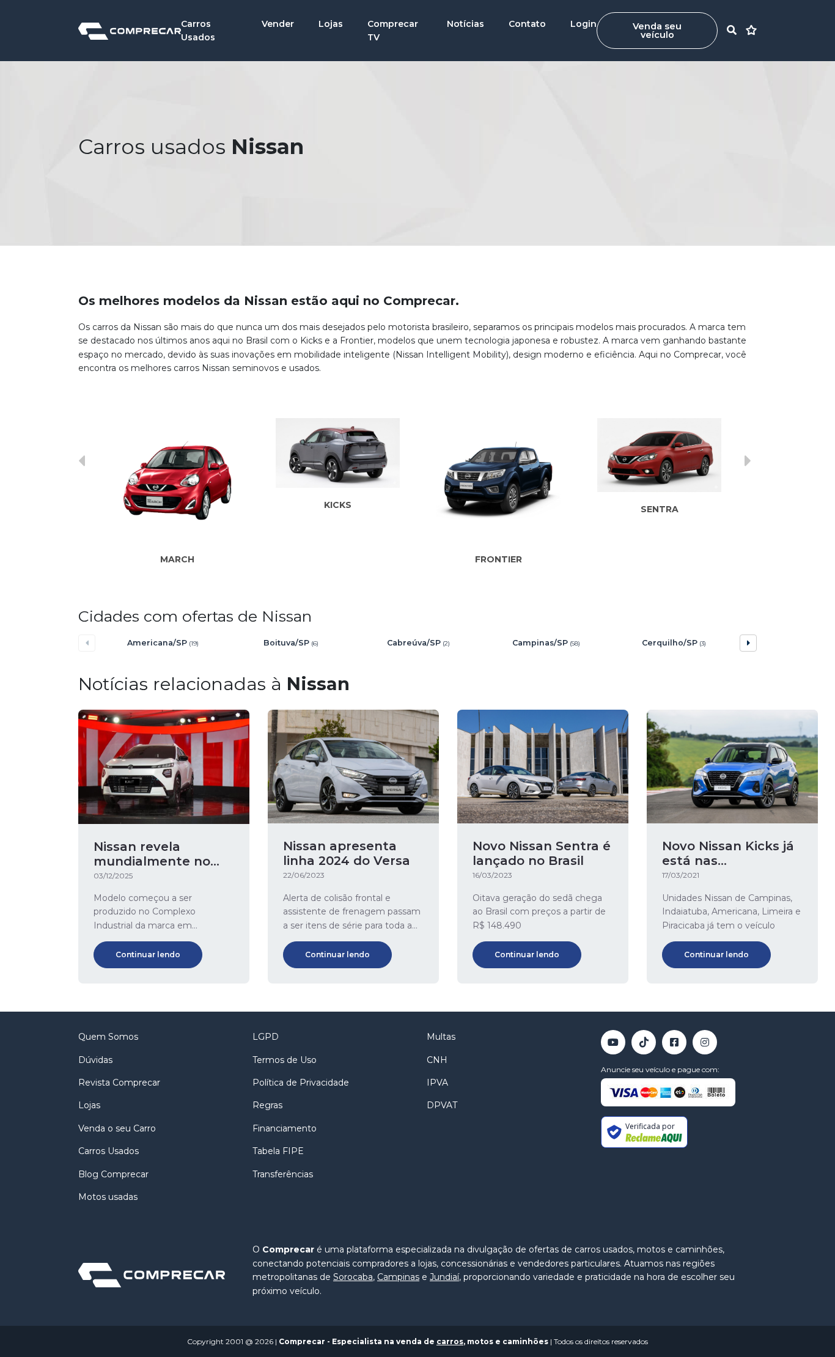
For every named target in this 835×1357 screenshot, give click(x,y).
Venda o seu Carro (117, 1128)
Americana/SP (163, 642)
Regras (267, 1105)
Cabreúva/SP (418, 642)
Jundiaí (444, 1276)
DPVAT (442, 1105)
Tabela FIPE (278, 1151)
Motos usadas (108, 1196)
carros (449, 1341)
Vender (278, 23)
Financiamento (284, 1128)
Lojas (330, 23)
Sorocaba (353, 1276)
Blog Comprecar (113, 1174)
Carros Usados (108, 1151)
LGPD (265, 1036)
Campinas (398, 1276)
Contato (527, 23)
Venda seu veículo (657, 30)
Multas (441, 1036)
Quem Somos (108, 1036)
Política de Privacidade (300, 1082)
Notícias (465, 23)
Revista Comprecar (119, 1082)
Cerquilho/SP (674, 642)
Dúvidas (95, 1059)
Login (583, 23)
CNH (437, 1059)
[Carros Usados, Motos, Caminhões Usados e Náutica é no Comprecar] (129, 30)
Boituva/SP (290, 642)
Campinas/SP (546, 642)
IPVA (437, 1082)
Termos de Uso (284, 1059)
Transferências (282, 1174)
